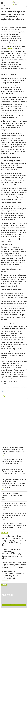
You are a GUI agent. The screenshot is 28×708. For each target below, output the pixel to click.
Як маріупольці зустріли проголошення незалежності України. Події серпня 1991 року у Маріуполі (13, 574)
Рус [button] (5, 6)
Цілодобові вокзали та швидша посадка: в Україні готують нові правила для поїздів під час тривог (14, 471)
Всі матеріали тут (14, 605)
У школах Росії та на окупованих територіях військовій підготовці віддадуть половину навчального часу (13, 450)
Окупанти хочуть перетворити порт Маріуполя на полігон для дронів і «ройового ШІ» (14, 515)
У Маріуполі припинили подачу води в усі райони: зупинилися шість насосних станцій (12, 461)
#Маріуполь (3, 391)
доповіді (9, 49)
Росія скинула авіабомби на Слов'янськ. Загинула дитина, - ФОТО (12, 495)
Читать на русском (5, 23)
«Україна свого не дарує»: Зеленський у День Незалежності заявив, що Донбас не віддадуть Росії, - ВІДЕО (12, 553)
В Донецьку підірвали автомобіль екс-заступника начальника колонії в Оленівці (14, 505)
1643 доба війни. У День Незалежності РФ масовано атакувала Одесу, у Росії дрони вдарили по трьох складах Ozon (14, 540)
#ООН (8, 391)
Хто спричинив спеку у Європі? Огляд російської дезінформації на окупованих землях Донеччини (14, 525)
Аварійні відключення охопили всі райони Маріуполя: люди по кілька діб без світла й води (14, 564)
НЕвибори (7, 594)
